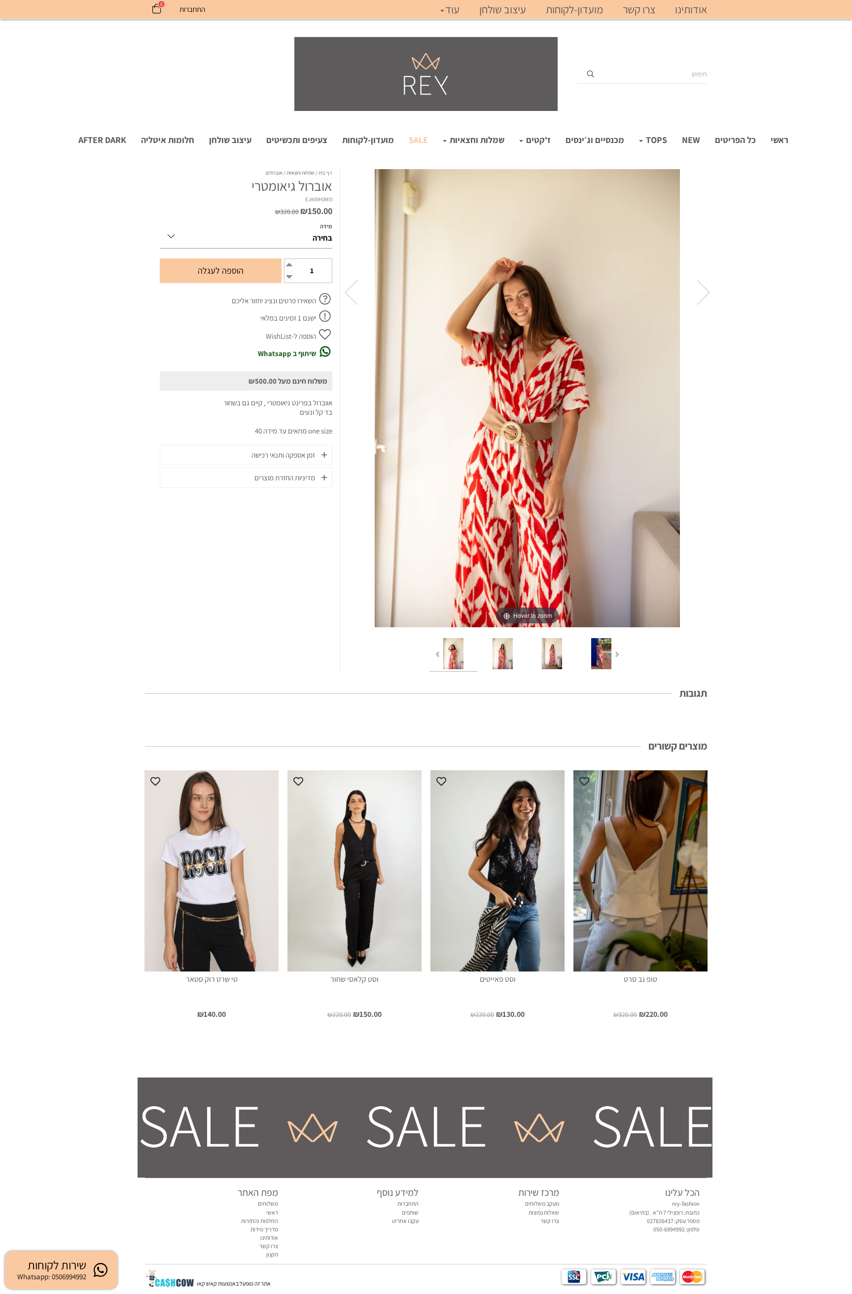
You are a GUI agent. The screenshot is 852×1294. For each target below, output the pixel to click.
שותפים (410, 1212)
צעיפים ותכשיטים (296, 139)
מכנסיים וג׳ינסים (595, 139)
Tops (655, 139)
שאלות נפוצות (544, 1212)
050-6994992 (669, 1229)
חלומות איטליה (167, 139)
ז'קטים (537, 139)
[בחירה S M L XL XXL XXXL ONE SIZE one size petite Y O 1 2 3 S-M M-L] (246, 234)
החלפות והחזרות (259, 1220)
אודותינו (691, 9)
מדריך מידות (264, 1229)
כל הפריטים (735, 139)
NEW (691, 139)
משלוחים (268, 1203)
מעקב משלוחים (542, 1203)
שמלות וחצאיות (476, 139)
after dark (102, 139)
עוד (452, 9)
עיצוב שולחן (230, 139)
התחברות (408, 1203)
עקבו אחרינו (405, 1220)
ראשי (779, 139)
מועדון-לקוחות (368, 139)
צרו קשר (639, 9)
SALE (418, 139)
